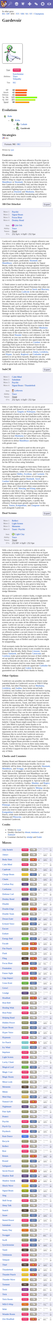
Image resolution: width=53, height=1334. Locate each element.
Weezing (22, 488)
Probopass (31, 412)
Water (25, 1136)
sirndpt (29, 837)
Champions (39, 14)
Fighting (25, 963)
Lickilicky (44, 352)
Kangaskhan (21, 505)
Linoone (36, 651)
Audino (18, 688)
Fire (25, 948)
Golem (28, 668)
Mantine (35, 783)
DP (8, 14)
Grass (25, 938)
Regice (46, 783)
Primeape (6, 805)
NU (14, 83)
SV (31, 14)
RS (3, 14)
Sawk (34, 289)
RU (19, 144)
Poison (25, 1289)
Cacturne (40, 474)
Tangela (20, 412)
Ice (25, 1042)
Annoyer (11, 835)
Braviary (45, 289)
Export (47, 204)
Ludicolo (25, 292)
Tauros (12, 505)
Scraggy (20, 768)
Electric (25, 874)
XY (17, 14)
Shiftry (20, 474)
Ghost (25, 884)
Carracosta (36, 653)
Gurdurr (36, 342)
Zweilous (28, 474)
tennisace (35, 832)
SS (27, 14)
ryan (12, 150)
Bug (25, 1190)
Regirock (25, 354)
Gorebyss (6, 656)
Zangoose (35, 505)
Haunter (18, 335)
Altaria (35, 352)
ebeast (27, 832)
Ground (25, 1097)
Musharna (30, 192)
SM (22, 14)
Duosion (17, 192)
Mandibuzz (7, 182)
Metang (39, 788)
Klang (32, 488)
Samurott (12, 653)
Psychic (16, 70)
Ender (39, 837)
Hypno (9, 354)
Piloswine (17, 817)
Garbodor (37, 354)
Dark (25, 958)
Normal (25, 854)
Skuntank (19, 182)
